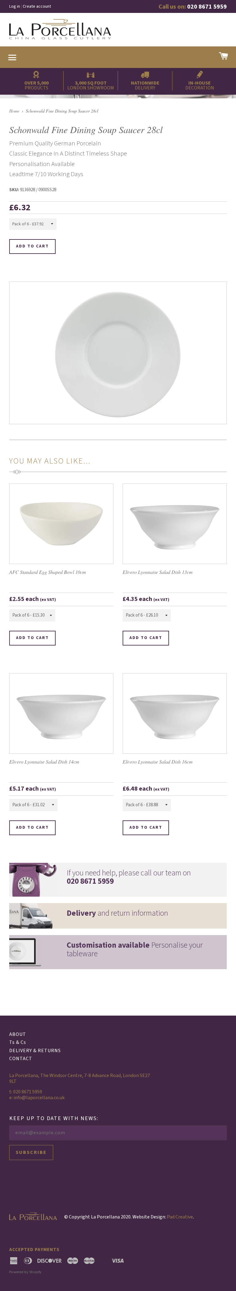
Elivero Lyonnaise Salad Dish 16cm (158, 761)
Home (14, 111)
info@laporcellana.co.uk (39, 1097)
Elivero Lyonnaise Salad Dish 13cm (158, 572)
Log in (14, 6)
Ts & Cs (17, 1042)
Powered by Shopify (25, 1272)
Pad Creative (180, 1217)
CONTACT (20, 1058)
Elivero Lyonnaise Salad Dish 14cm (44, 761)
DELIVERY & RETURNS (35, 1050)
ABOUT (17, 1034)
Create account (37, 6)
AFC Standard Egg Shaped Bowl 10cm (47, 572)
